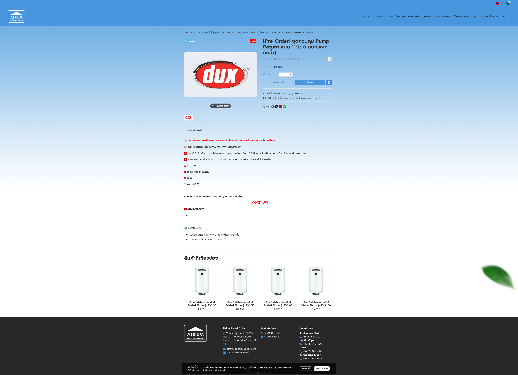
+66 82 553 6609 (313, 358)
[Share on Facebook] (273, 106)
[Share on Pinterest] (280, 106)
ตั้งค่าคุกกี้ (305, 368)
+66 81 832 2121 (312, 337)
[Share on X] (276, 106)
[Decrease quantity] (281, 74)
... (195, 32)
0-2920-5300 (272, 333)
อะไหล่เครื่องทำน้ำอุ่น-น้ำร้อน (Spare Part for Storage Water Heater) (227, 32)
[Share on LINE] (284, 106)
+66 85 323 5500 (312, 351)
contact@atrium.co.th (237, 352)
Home (189, 32)
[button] (500, 4)
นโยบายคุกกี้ (220, 370)
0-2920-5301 (271, 337)
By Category (297, 93)
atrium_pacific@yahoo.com (241, 349)
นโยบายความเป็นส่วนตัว (201, 370)
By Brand (278, 93)
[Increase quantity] (290, 74)
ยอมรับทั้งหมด (322, 368)
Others (286, 93)
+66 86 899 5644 (313, 344)
